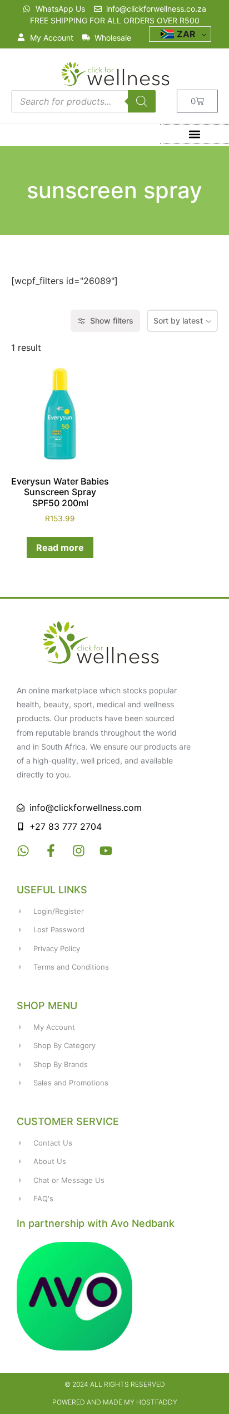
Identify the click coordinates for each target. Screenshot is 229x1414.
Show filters (111, 320)
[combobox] (182, 321)
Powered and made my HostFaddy (114, 1402)
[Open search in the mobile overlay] (83, 101)
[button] (195, 134)
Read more (60, 547)
